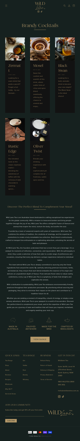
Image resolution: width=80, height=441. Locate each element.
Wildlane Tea (37, 436)
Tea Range (8, 360)
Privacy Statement (46, 375)
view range (40, 339)
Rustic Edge (13, 149)
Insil (50, 436)
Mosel (38, 65)
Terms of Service (46, 379)
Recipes (8, 379)
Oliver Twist (38, 149)
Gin (24, 360)
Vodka (25, 365)
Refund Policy (45, 360)
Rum (24, 370)
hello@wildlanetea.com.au (68, 391)
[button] (6, 5)
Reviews (8, 375)
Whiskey (26, 379)
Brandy (25, 375)
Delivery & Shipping (47, 370)
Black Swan (62, 68)
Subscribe (11, 421)
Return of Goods (46, 365)
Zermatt (14, 68)
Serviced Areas (10, 394)
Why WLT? (8, 389)
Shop (7, 365)
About (7, 370)
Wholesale (8, 384)
